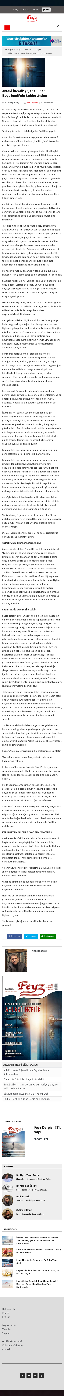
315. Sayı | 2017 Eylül (33, 49)
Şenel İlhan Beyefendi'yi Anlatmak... (31, 1190)
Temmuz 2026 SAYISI (12, 1121)
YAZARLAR (9, 1166)
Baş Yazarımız (10, 1325)
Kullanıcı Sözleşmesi (13, 1345)
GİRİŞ (15, 10)
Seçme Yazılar (47, 103)
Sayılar (6, 1333)
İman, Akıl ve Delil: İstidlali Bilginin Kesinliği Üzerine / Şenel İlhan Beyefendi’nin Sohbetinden (37, 1284)
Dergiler (19, 49)
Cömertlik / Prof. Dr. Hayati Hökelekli (23, 1079)
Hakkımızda (8, 1309)
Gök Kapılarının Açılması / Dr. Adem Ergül (26, 1093)
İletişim (6, 1317)
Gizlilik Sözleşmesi (12, 1341)
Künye (5, 1313)
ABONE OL (37, 10)
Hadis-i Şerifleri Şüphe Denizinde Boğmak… (27, 1099)
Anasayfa (9, 49)
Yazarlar (6, 1329)
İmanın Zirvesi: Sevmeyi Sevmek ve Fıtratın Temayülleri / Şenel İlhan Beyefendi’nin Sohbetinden (37, 1240)
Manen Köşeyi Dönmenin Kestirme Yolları (33, 1179)
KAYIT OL (25, 10)
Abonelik (7, 1349)
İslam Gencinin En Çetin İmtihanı (30, 1214)
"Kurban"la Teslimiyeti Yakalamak (30, 1201)
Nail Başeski (32, 103)
